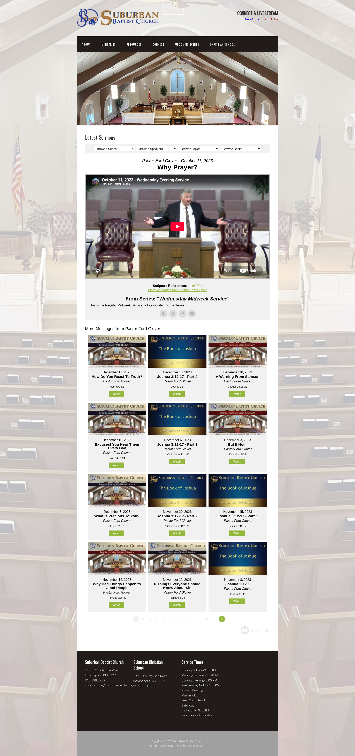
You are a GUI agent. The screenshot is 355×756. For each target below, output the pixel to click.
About (86, 44)
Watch (116, 393)
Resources (134, 44)
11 (205, 619)
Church (154, 745)
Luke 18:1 (195, 286)
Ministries (108, 44)
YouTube (271, 19)
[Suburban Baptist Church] (118, 23)
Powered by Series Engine (255, 630)
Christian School (222, 44)
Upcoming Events (187, 44)
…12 (214, 619)
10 (198, 619)
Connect (158, 44)
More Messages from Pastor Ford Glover (177, 290)
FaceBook (251, 19)
